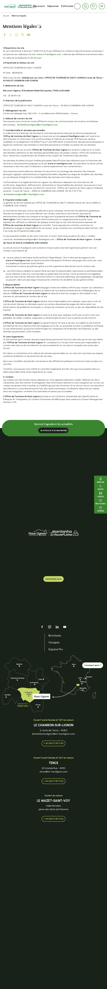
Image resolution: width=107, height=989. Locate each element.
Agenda (100, 511)
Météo (101, 489)
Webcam (100, 482)
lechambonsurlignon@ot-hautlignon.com (37, 124)
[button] (85, 6)
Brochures (100, 504)
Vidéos (100, 497)
